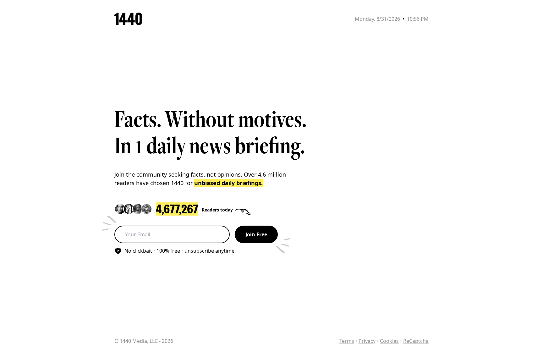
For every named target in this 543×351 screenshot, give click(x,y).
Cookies (389, 340)
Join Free (256, 234)
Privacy (367, 340)
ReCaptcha (416, 340)
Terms (346, 340)
